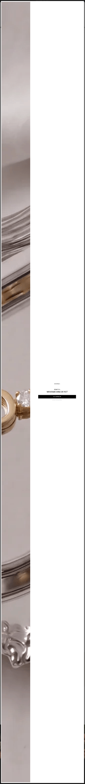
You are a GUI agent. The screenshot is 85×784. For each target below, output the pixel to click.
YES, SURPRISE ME (57, 396)
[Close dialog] (83, 1)
